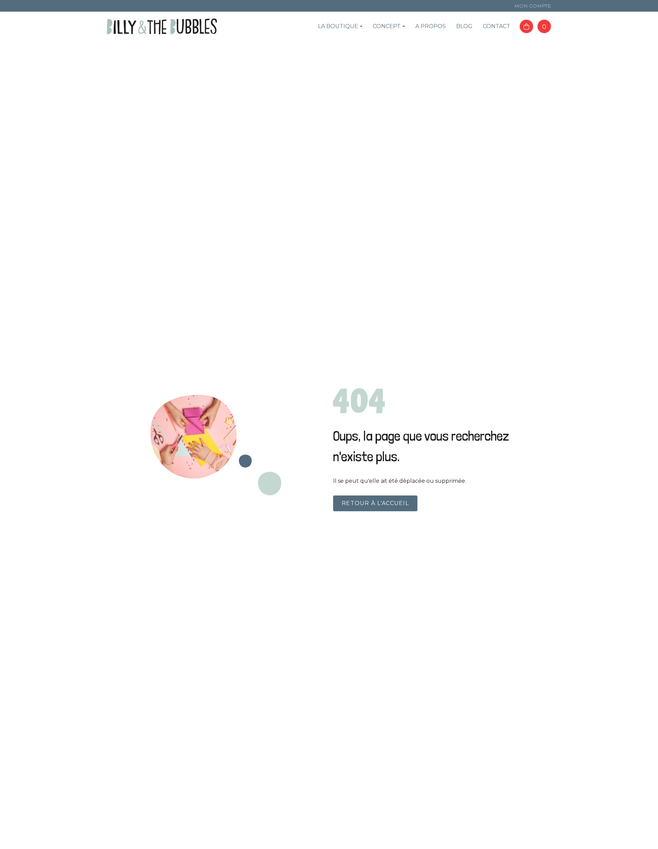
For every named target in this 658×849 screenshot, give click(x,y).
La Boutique (338, 26)
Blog (464, 26)
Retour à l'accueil (375, 503)
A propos (430, 26)
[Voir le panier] (526, 26)
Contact (496, 26)
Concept (387, 26)
